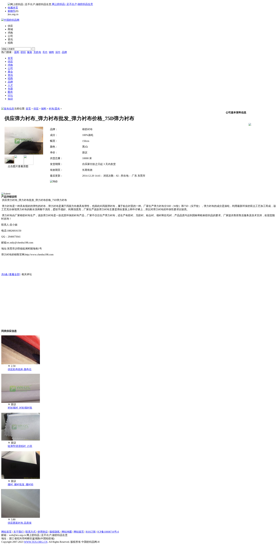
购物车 (11, 11)
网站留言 (79, 531)
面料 (16, 52)
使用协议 (42, 531)
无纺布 (37, 52)
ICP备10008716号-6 (108, 531)
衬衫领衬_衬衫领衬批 (20, 407)
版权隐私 (55, 531)
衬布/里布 (54, 108)
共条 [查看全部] (10, 274)
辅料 (51, 52)
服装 (29, 52)
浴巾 (57, 52)
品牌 (64, 52)
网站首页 (6, 531)
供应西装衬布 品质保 (20, 522)
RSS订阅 (91, 531)
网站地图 (67, 531)
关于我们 (18, 531)
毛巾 (45, 52)
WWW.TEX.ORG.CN (35, 541)
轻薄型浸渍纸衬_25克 (20, 446)
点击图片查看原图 (17, 166)
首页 (28, 108)
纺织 (23, 52)
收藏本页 (13, 7)
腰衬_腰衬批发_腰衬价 (20, 484)
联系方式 (30, 531)
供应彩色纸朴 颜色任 (20, 369)
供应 (36, 108)
